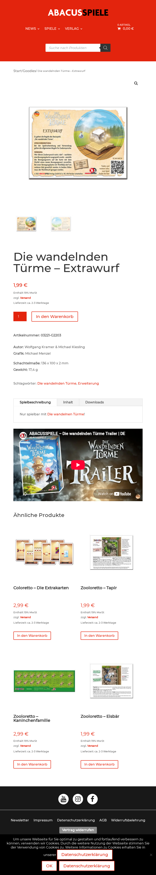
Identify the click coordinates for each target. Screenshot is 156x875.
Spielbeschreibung (35, 402)
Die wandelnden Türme (56, 383)
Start (17, 71)
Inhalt (68, 402)
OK (49, 865)
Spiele (50, 29)
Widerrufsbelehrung (128, 820)
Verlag (72, 29)
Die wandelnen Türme (65, 414)
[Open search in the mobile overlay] (78, 48)
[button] (136, 83)
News (30, 29)
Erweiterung (88, 383)
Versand (25, 297)
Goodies (29, 71)
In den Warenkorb (55, 316)
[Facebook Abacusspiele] (92, 800)
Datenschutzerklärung (76, 820)
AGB (103, 820)
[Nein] (151, 855)
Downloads (94, 402)
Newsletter (20, 820)
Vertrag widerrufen (78, 830)
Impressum (43, 820)
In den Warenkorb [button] (32, 636)
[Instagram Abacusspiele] (78, 800)
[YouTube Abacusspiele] (63, 800)
